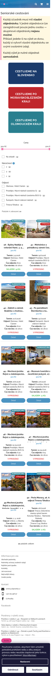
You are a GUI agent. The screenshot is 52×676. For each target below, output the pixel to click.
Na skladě (12, 157)
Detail (13, 274)
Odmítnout (13, 670)
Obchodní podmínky (8, 559)
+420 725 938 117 (11, 594)
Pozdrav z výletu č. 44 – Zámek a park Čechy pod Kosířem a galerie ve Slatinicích (25, 632)
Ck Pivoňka (9, 599)
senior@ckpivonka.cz (13, 589)
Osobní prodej (6, 577)
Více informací (29, 655)
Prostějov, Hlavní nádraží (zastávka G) (23, 191)
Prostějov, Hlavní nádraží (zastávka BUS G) (25, 195)
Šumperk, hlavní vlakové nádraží (21, 200)
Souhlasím (37, 670)
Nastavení (25, 662)
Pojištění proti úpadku (8, 565)
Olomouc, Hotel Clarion (17, 186)
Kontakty (4, 568)
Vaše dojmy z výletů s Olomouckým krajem (19, 625)
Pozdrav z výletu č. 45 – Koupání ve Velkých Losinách (23, 619)
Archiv (6, 641)
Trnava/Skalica (14, 205)
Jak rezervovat (6, 571)
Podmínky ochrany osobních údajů (13, 562)
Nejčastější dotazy (7, 574)
